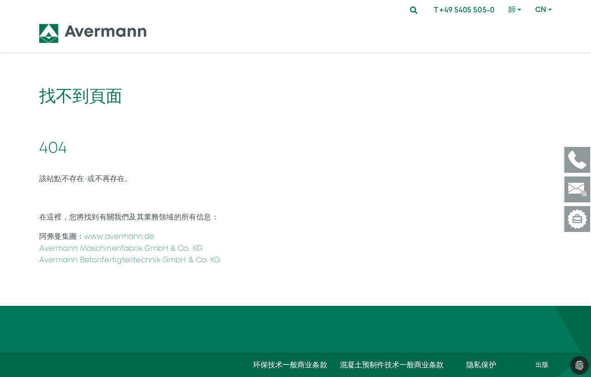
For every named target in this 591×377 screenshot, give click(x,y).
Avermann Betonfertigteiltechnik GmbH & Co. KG (130, 260)
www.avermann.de (119, 236)
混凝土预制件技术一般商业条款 (392, 365)
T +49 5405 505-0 (464, 10)
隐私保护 (481, 365)
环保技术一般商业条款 (290, 365)
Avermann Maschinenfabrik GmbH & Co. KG (121, 248)
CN (540, 9)
